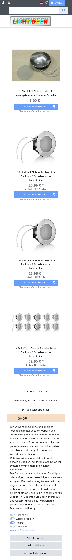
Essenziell (22, 514)
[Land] (41, 3)
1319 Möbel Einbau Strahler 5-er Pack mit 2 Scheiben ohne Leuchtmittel (36, 264)
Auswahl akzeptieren (36, 552)
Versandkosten (46, 111)
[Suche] (63, 10)
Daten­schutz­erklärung (23, 508)
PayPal (20, 522)
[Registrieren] (10, 3)
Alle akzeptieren (36, 538)
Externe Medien (25, 518)
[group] (36, 65)
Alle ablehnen (36, 545)
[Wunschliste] (46, 3)
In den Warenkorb (34, 106)
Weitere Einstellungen (22, 530)
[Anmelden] (3, 3)
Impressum (54, 496)
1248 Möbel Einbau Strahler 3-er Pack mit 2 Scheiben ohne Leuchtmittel (36, 176)
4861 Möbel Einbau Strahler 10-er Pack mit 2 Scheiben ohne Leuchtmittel (36, 352)
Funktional (22, 526)
